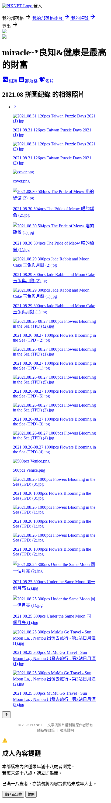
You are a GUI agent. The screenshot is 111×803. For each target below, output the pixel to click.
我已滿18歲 (13, 795)
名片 (49, 81)
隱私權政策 (46, 730)
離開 (30, 795)
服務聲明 (67, 730)
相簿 (13, 81)
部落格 (32, 81)
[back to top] (6, 714)
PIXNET (36, 725)
